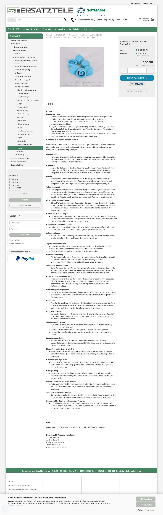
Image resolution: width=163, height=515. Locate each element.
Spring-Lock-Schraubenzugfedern (28, 100)
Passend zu (13, 175)
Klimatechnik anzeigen (20, 47)
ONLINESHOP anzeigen (19, 40)
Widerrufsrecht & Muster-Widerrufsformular (22, 489)
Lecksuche (18, 73)
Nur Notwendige (146, 505)
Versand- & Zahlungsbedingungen (19, 485)
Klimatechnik (15, 43)
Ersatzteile (46, 29)
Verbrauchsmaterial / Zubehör (67, 29)
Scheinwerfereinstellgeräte (20, 158)
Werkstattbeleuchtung (18, 161)
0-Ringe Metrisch (22, 107)
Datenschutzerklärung (15, 505)
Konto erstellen (14, 240)
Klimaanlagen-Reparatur (23, 80)
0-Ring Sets (20, 117)
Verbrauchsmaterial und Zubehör (24, 57)
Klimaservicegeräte (31, 29)
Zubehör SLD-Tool (17, 165)
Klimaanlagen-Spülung (22, 70)
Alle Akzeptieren (146, 499)
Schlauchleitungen (23, 124)
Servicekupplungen (23, 134)
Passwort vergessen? (16, 243)
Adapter (19, 138)
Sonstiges (20, 148)
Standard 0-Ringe (22, 93)
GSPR (50, 104)
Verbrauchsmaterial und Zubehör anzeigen (26, 62)
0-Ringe (19, 104)
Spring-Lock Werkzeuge (25, 131)
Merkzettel (148, 3)
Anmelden (25, 235)
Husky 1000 (16, 182)
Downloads (88, 29)
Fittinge (19, 127)
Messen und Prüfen (21, 83)
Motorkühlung (19, 155)
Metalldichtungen (22, 110)
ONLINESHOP (13, 29)
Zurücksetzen (25, 205)
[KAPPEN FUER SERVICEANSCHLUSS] (82, 67)
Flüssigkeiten (19, 151)
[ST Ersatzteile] (56, 11)
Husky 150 (15, 185)
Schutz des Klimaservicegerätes (26, 66)
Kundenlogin (135, 3)
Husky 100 (15, 179)
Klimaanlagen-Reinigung (23, 76)
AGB (9, 494)
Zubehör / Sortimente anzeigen (27, 90)
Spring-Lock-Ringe (23, 97)
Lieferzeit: (123, 53)
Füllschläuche (21, 141)
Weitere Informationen (146, 510)
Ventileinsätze (21, 121)
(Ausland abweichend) (142, 55)
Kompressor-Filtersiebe (24, 144)
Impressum (11, 481)
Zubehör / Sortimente (22, 87)
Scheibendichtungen (23, 114)
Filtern (25, 200)
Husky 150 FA (16, 188)
